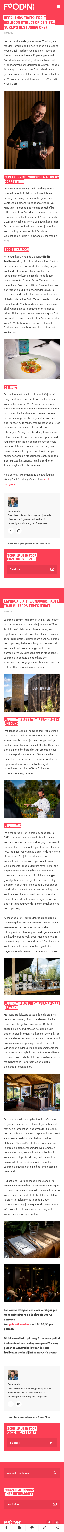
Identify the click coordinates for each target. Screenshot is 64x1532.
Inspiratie (8, 33)
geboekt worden (19, 1324)
